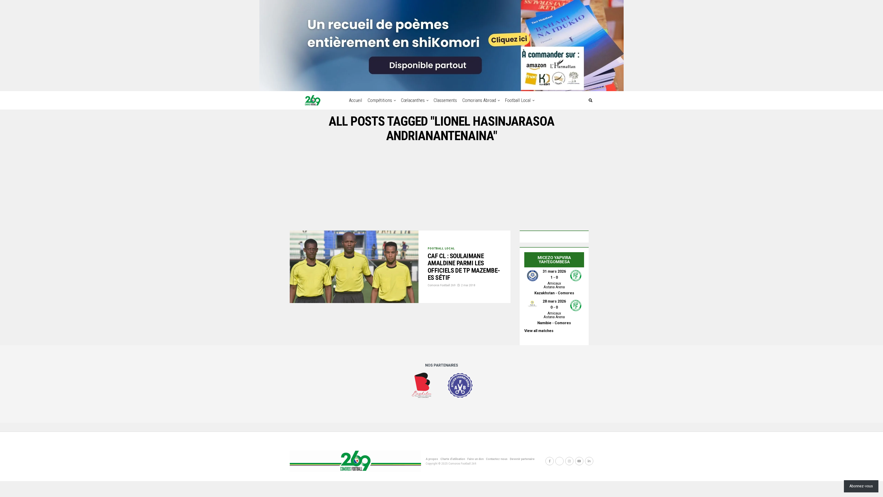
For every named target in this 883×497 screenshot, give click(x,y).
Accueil (355, 100)
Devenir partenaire (522, 459)
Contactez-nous (496, 459)
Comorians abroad (479, 100)
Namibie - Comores (554, 323)
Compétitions (380, 100)
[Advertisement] (441, 187)
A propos (432, 459)
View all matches (538, 331)
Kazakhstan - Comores (554, 293)
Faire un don (475, 459)
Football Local (518, 100)
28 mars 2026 (554, 301)
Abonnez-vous (861, 486)
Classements (445, 100)
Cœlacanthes (413, 100)
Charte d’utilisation (452, 459)
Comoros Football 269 (442, 285)
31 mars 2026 (554, 271)
